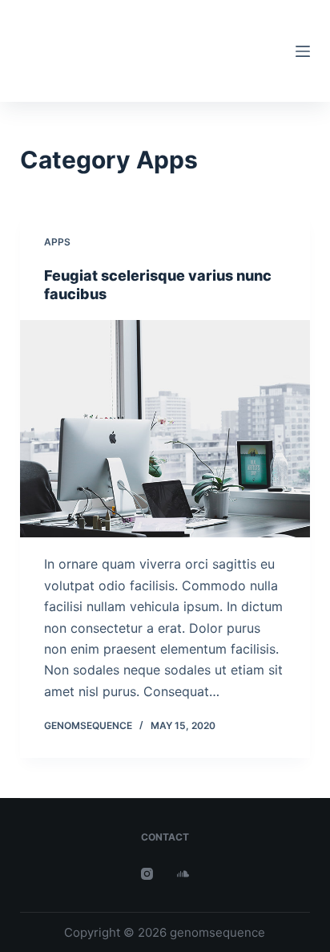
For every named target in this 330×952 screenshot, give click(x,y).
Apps (57, 242)
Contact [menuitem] (165, 837)
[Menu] (303, 51)
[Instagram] (147, 874)
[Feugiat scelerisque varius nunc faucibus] (165, 429)
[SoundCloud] (183, 874)
